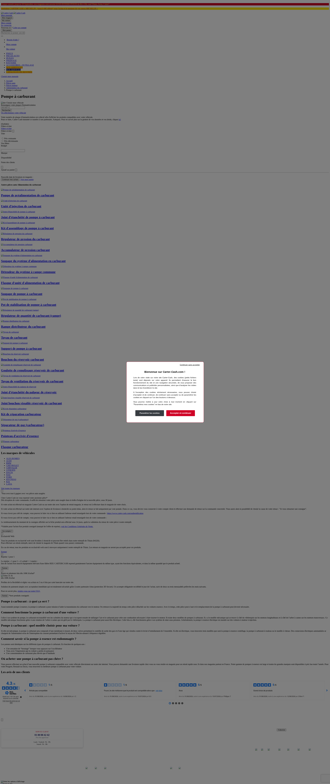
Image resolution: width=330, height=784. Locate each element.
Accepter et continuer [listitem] (180, 413)
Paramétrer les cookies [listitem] (150, 413)
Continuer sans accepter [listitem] (190, 365)
